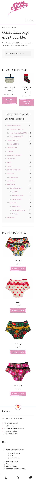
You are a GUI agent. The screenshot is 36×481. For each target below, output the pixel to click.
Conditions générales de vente (16, 469)
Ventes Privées (15, 458)
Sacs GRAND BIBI (17, 195)
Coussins (10, 151)
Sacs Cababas (16, 206)
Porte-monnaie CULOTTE (18, 133)
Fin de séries (11, 159)
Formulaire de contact (11, 423)
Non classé (10, 173)
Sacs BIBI (15, 192)
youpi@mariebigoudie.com (12, 426)
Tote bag (15, 214)
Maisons (9, 166)
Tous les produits (15, 453)
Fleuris (9, 162)
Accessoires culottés (14, 125)
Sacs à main (11, 184)
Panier (27, 476)
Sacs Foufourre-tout (18, 210)
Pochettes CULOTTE (16, 129)
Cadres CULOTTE (12, 140)
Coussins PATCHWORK (14, 155)
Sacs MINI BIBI (17, 199)
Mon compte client (12, 462)
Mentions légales (12, 466)
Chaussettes (14, 177)
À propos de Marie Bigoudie (15, 449)
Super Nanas (11, 217)
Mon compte (6, 478)
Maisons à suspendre (14, 170)
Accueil (6, 27)
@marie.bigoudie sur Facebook (14, 428)
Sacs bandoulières (15, 188)
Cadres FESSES (14, 144)
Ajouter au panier (9, 100)
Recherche (18, 478)
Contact (9, 464)
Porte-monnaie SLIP (16, 136)
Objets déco (11, 181)
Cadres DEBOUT (12, 148)
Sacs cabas (13, 203)
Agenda (12, 455)
